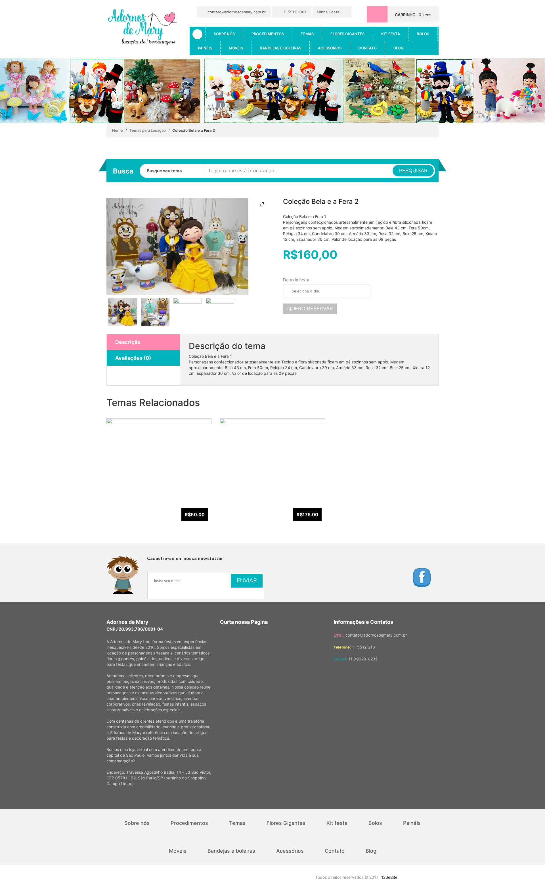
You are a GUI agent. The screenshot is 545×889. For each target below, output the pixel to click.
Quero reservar (310, 308)
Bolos (423, 34)
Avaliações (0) (133, 358)
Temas (307, 34)
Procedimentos (267, 34)
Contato (367, 48)
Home (117, 130)
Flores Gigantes (347, 34)
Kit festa (390, 34)
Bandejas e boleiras (280, 48)
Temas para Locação (147, 130)
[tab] (143, 342)
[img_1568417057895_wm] (220, 312)
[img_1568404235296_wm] (155, 312)
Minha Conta (328, 12)
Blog (398, 48)
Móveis (236, 48)
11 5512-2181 (294, 12)
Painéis (205, 48)
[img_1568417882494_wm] (122, 312)
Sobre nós (224, 34)
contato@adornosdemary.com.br (236, 12)
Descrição (128, 342)
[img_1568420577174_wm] (187, 312)
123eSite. (390, 877)
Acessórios (329, 48)
